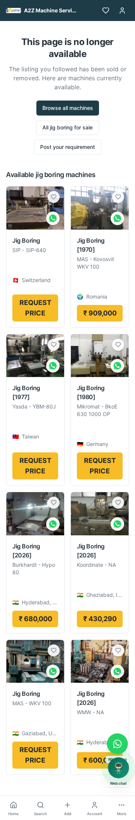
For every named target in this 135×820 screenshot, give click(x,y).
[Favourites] (105, 10)
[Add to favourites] (54, 197)
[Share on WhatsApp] (53, 218)
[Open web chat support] (118, 767)
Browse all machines (67, 108)
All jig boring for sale (67, 127)
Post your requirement (67, 147)
